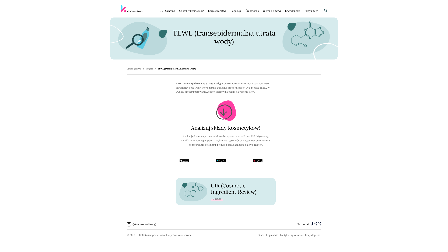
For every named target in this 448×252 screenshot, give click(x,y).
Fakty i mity (311, 10)
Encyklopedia (292, 10)
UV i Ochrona (167, 10)
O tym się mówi (272, 10)
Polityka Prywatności (291, 235)
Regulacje (236, 10)
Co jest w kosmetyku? (191, 10)
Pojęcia (149, 68)
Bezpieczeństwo (217, 10)
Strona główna (134, 68)
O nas (261, 235)
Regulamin (272, 235)
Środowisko (252, 10)
